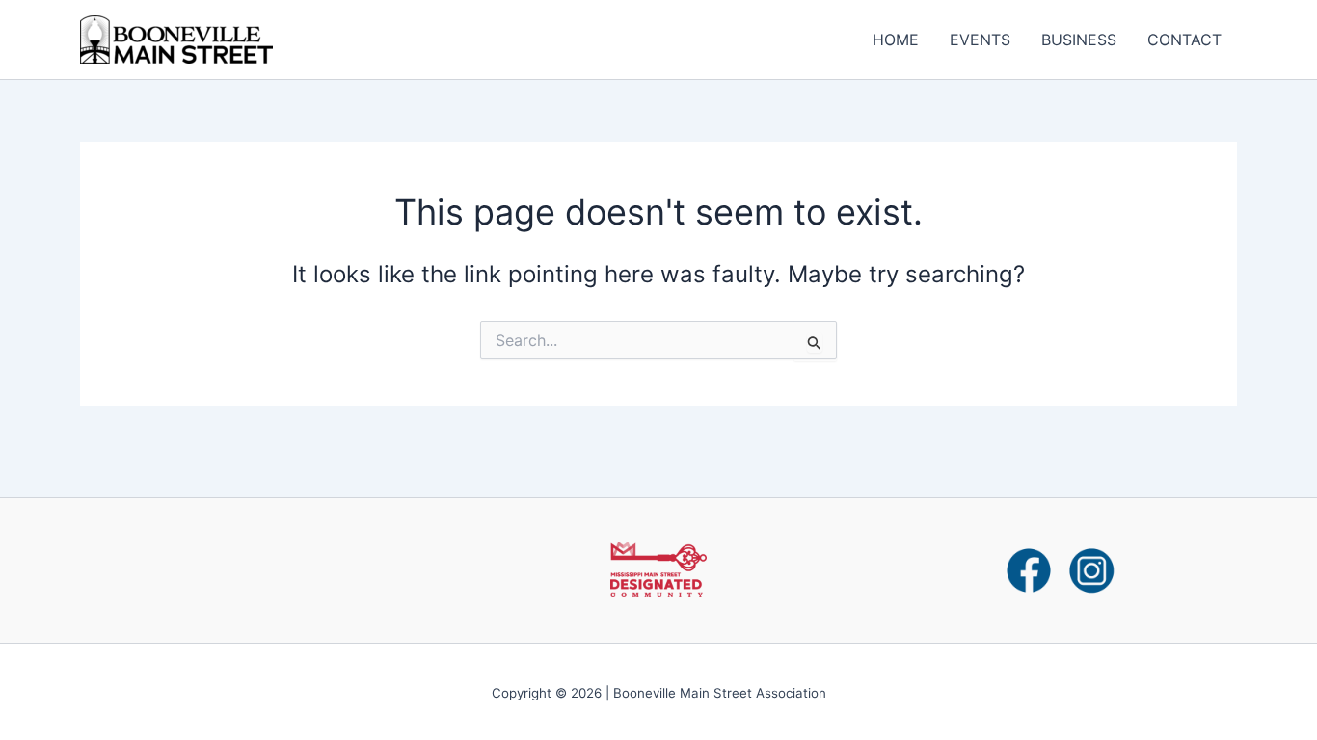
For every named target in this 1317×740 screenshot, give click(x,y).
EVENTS (980, 39)
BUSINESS (1078, 39)
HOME (896, 39)
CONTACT (1184, 39)
